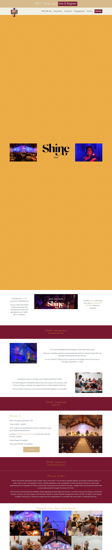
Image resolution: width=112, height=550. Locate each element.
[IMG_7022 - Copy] (56, 523)
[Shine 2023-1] (86, 523)
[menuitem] (46, 11)
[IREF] (14, 12)
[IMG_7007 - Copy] (25, 523)
